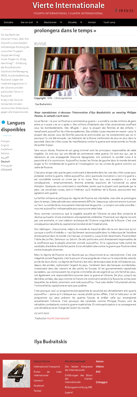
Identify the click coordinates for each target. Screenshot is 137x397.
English (5, 145)
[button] (98, 327)
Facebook (39, 385)
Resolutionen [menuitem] (48, 23)
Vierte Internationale (68, 6)
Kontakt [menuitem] (92, 22)
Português (6, 165)
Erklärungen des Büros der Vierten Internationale (78, 379)
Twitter (37, 390)
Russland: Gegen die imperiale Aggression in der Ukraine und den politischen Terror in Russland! (14, 87)
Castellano (6, 149)
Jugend (69, 392)
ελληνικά (6, 169)
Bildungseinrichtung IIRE (78, 387)
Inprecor (38, 380)
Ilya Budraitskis (43, 104)
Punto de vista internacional (47, 373)
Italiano (5, 153)
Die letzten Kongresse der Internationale (78, 368)
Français (5, 141)
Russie (40, 44)
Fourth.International (58, 318)
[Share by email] (88, 327)
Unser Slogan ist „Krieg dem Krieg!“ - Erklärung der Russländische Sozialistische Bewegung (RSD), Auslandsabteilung (15, 67)
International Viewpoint (47, 366)
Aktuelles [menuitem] (70, 23)
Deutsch (5, 161)
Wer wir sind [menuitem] (25, 23)
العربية (5, 157)
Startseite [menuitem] (8, 22)
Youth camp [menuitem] (109, 22)
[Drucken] (93, 327)
